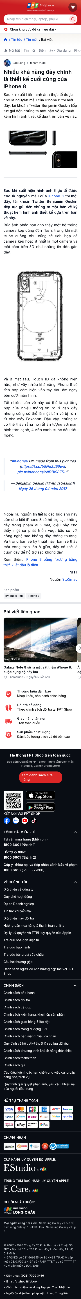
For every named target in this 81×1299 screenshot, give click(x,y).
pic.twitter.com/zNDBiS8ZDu (41, 472)
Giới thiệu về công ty (19, 889)
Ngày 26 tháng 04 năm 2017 (43, 488)
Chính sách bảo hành (19, 993)
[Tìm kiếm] (72, 19)
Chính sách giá (14, 1065)
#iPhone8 (19, 461)
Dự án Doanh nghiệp (19, 904)
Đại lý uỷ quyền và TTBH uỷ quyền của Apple (37, 933)
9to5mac (69, 579)
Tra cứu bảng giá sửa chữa (24, 954)
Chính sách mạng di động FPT (26, 1029)
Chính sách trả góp (18, 1007)
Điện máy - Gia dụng (55, 50)
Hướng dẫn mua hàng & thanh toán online (34, 925)
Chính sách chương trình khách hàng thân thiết (38, 1051)
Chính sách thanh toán (20, 1058)
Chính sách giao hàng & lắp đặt (27, 1022)
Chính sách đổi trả (17, 1000)
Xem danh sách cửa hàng (37, 777)
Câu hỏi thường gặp (18, 962)
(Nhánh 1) (20, 845)
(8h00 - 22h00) (24, 870)
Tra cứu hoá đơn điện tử (21, 940)
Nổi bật (14, 50)
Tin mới (29, 50)
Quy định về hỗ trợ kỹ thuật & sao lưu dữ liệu (36, 1043)
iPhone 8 (56, 196)
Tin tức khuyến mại (18, 911)
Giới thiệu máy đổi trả (19, 918)
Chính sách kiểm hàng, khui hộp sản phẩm (34, 1014)
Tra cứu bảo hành (17, 947)
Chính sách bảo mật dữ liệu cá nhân (30, 1036)
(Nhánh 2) (20, 857)
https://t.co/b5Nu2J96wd (43, 466)
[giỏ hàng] (72, 7)
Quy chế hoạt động (18, 896)
